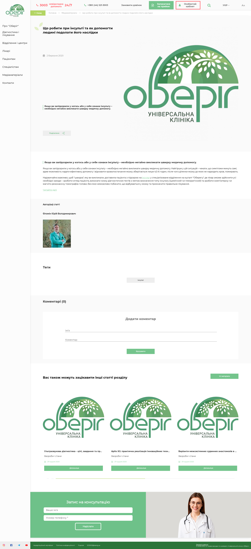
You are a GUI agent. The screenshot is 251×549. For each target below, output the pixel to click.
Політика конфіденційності (65, 545)
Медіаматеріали (12, 75)
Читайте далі (50, 190)
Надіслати (88, 526)
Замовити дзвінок (202, 544)
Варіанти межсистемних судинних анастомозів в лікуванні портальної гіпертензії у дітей (207, 451)
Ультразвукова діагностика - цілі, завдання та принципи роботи (73, 451)
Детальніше (74, 468)
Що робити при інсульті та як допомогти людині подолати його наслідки (117, 13)
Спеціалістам (10, 67)
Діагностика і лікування (10, 34)
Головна (52, 13)
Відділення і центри (14, 43)
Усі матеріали (224, 376)
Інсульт (141, 280)
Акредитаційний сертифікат (43, 545)
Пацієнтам (8, 59)
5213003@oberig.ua (93, 545)
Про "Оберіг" (10, 26)
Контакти (8, 83)
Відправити (140, 351)
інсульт (146, 177)
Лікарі (6, 51)
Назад (39, 13)
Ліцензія (81, 545)
